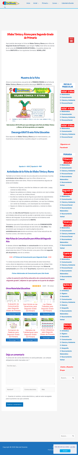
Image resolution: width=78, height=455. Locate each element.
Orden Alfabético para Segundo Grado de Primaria (47, 332)
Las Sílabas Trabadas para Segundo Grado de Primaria (47, 307)
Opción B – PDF (36, 166)
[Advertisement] (39, 19)
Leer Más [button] (72, 447)
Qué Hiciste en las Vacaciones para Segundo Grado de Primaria (30, 307)
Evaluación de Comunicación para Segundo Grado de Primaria (13, 307)
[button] (5, 7)
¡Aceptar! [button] (65, 450)
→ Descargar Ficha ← (14, 314)
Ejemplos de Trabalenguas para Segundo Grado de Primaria (30, 333)
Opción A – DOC (24, 166)
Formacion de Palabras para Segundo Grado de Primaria (13, 333)
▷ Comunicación (66, 97)
